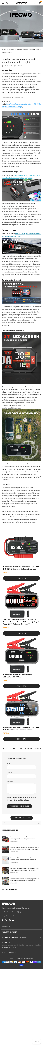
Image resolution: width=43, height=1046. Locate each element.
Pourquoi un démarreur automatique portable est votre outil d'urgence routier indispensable (24, 879)
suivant (37, 748)
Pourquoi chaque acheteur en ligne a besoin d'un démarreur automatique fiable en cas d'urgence (24, 848)
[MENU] (3, 2)
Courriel (9, 772)
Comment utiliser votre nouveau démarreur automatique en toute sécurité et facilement (23, 858)
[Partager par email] (21, 748)
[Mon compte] (35, 2)
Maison (4, 49)
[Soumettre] (38, 823)
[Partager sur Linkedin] (14, 748)
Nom (8, 763)
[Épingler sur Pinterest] (10, 748)
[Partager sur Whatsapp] (17, 748)
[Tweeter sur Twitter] (7, 748)
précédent (30, 748)
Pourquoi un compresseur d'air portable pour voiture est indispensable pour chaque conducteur (25, 838)
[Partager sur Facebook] (3, 748)
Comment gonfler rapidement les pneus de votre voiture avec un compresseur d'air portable (24, 869)
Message (10, 781)
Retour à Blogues (22, 817)
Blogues (11, 49)
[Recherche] (7, 2)
